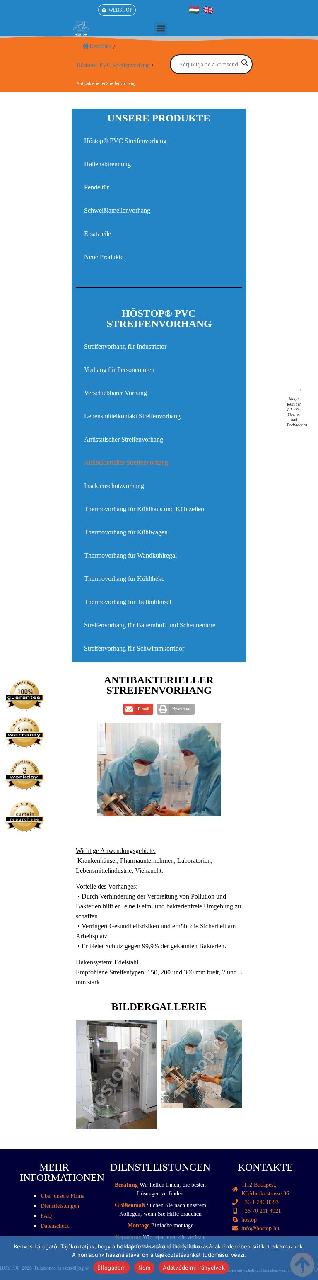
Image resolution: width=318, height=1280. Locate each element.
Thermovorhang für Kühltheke (124, 578)
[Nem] (305, 1257)
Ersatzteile (97, 233)
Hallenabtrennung (107, 164)
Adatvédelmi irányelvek (194, 1267)
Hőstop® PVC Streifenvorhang (125, 140)
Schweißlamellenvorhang (117, 210)
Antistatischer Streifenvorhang (123, 439)
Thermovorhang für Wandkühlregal (130, 555)
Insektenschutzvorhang (114, 485)
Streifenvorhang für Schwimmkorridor (134, 648)
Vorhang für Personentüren (119, 369)
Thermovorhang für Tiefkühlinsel (127, 601)
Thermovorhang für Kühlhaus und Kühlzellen (144, 508)
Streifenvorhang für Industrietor (125, 346)
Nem (144, 1267)
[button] (160, 28)
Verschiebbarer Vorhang (115, 392)
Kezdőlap (100, 46)
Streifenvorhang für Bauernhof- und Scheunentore (149, 625)
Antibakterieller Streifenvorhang (126, 462)
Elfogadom (111, 1267)
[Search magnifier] (244, 62)
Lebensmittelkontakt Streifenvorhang (132, 416)
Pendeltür (96, 187)
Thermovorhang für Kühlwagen (126, 532)
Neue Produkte (103, 256)
